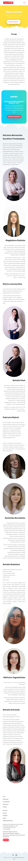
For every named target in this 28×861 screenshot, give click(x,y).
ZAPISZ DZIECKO (14, 116)
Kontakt (5, 813)
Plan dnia (5, 810)
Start (4, 796)
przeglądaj (13, 21)
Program (5, 806)
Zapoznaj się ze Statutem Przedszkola (11, 833)
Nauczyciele (5, 804)
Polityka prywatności (8, 820)
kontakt (6, 839)
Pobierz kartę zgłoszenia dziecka (10, 831)
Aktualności (5, 799)
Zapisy (4, 818)
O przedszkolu (6, 801)
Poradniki (5, 815)
